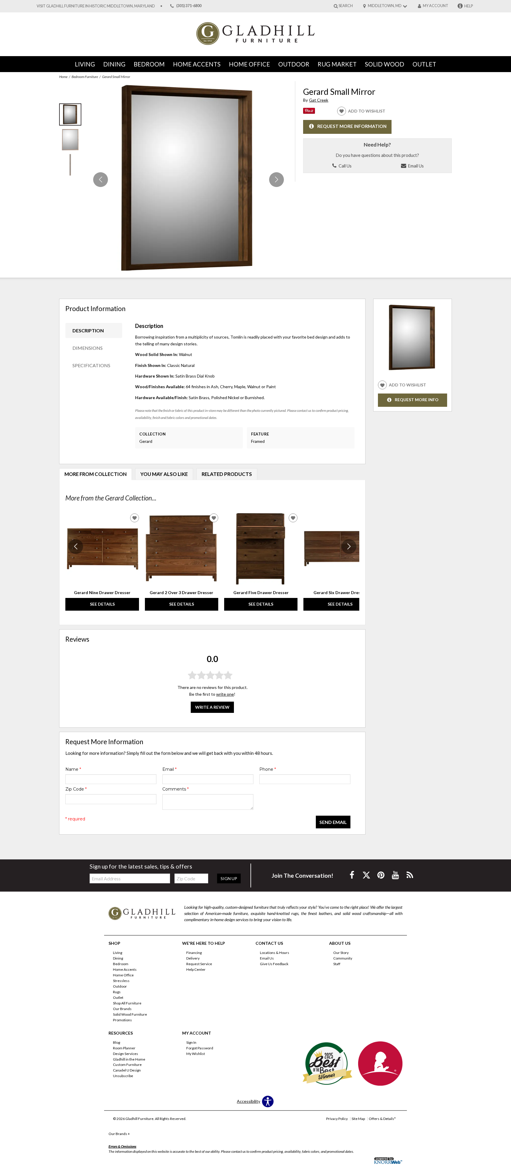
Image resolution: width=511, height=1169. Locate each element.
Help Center (196, 969)
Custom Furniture (127, 1064)
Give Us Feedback (274, 964)
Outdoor (293, 64)
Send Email (333, 822)
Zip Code (76, 789)
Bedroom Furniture (85, 76)
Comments (175, 789)
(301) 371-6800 (188, 6)
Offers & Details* (382, 1118)
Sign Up (229, 878)
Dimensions (87, 348)
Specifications (91, 365)
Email (169, 769)
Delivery (193, 958)
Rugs (117, 992)
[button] (276, 179)
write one (225, 694)
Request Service (199, 964)
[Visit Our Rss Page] (410, 874)
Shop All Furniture (127, 1003)
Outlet (424, 64)
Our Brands (122, 1009)
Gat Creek (318, 100)
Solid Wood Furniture (130, 1014)
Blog (116, 1042)
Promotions (122, 1020)
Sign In (191, 1042)
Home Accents (197, 64)
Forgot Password (199, 1048)
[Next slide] (349, 546)
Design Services (125, 1053)
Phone (267, 769)
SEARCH (346, 6)
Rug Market (337, 64)
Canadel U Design (127, 1070)
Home (63, 76)
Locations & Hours (274, 952)
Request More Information (352, 126)
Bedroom (149, 64)
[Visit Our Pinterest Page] (381, 874)
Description (88, 330)
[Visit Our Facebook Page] (352, 874)
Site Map (358, 1118)
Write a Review (212, 707)
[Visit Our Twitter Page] (367, 874)
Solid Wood (384, 64)
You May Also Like (164, 474)
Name (73, 769)
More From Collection (95, 474)
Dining (114, 64)
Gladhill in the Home (129, 1059)
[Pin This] (309, 112)
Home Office (249, 64)
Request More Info (417, 399)
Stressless (121, 980)
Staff (336, 964)
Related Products (227, 474)
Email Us (415, 165)
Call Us (345, 165)
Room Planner (124, 1048)
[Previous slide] (75, 546)
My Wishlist (195, 1053)
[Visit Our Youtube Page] (396, 874)
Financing (194, 952)
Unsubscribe (123, 1076)
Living (85, 64)
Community (342, 958)
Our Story (341, 952)
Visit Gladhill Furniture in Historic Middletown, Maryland (96, 6)
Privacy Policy (337, 1118)
